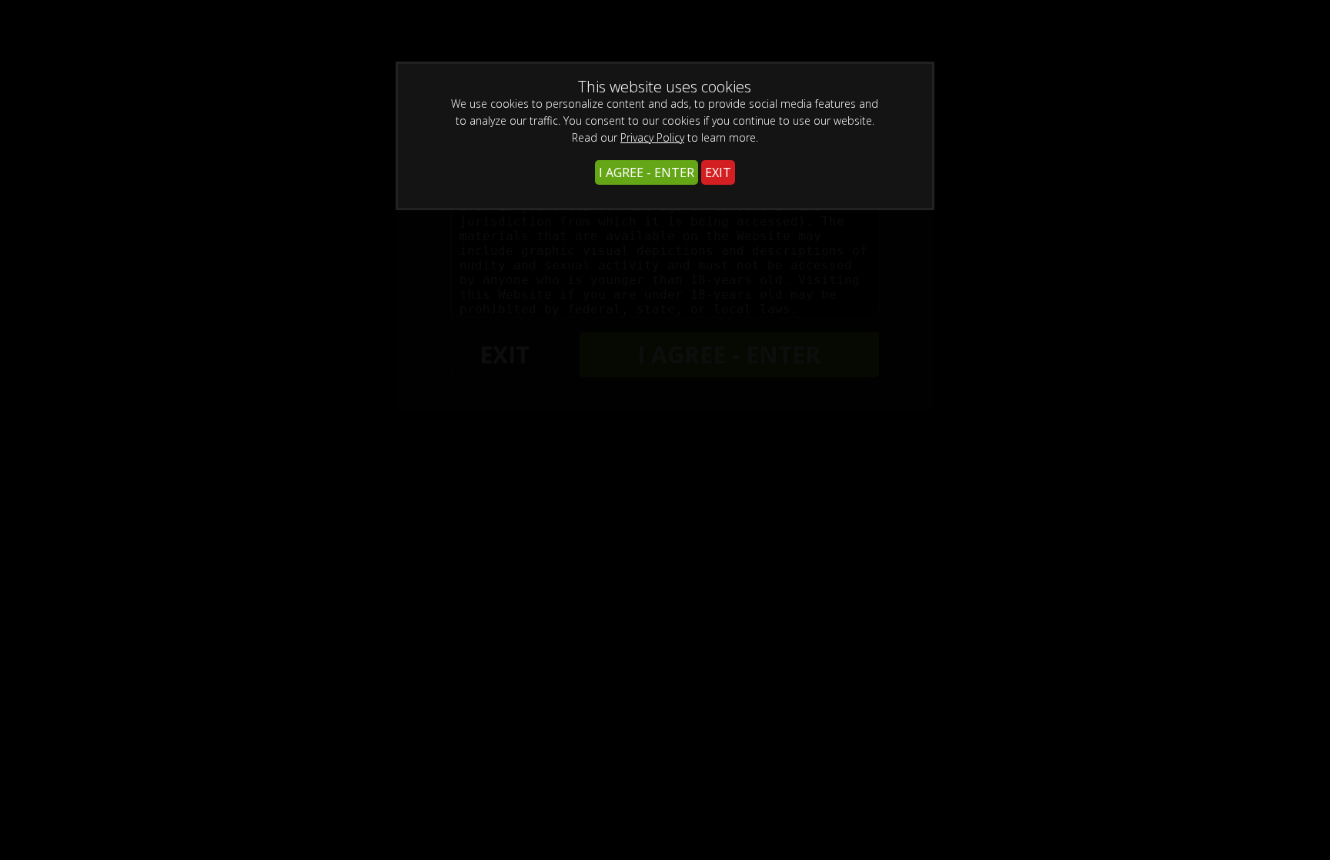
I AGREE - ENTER (646, 172)
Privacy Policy (652, 137)
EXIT (718, 172)
